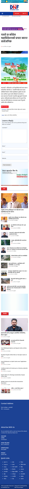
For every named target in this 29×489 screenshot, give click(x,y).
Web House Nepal (18, 487)
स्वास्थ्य (22, 479)
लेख (13, 479)
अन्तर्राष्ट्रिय (6, 469)
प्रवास (13, 464)
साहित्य (22, 476)
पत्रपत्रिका (6, 476)
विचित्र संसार (23, 464)
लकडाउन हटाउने (6, 16)
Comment (4, 128)
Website (4, 158)
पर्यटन (5, 479)
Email (3, 152)
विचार (22, 462)
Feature (6, 464)
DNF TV (24, 14)
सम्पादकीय (23, 474)
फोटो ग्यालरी (14, 467)
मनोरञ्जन (14, 474)
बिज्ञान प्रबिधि (15, 472)
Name (4, 146)
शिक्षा (22, 467)
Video (5, 467)
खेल (4, 474)
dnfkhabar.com (5, 487)
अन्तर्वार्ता (5, 472)
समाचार (22, 469)
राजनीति (14, 476)
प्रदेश (13, 462)
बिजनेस (13, 469)
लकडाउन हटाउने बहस (17, 16)
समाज (22, 472)
